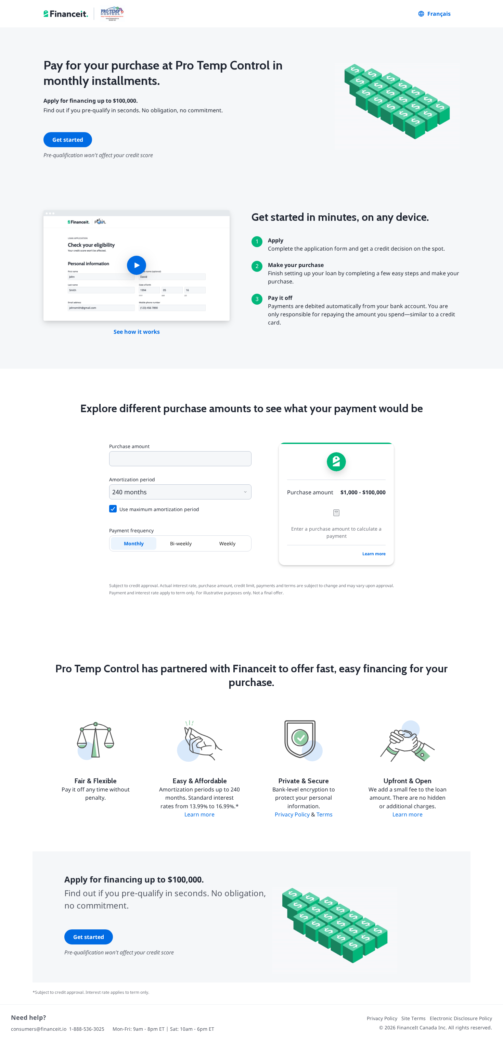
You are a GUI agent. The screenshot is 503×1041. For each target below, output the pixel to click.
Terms (325, 814)
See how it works (137, 331)
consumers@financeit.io (38, 1029)
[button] (136, 265)
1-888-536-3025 (86, 1029)
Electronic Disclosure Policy (461, 1018)
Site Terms (413, 1018)
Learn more (374, 554)
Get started (67, 139)
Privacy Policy (292, 814)
